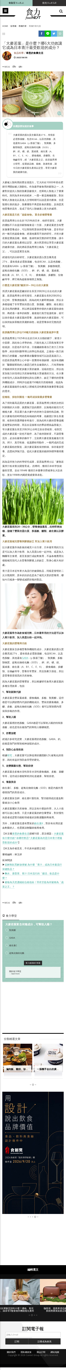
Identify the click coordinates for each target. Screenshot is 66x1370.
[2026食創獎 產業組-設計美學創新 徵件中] (33, 1153)
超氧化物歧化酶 (16, 953)
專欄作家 (23, 26)
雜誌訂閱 (41, 1352)
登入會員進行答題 (33, 963)
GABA (25, 658)
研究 (9, 755)
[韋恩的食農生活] (7, 55)
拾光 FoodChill (49, 3)
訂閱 (17, 1341)
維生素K (38, 823)
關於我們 (11, 1352)
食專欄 (13, 26)
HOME (5, 26)
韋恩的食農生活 (34, 53)
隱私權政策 (26, 1352)
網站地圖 (54, 1352)
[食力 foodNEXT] (33, 14)
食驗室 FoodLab (16, 3)
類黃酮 (12, 930)
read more (15, 974)
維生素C (13, 945)
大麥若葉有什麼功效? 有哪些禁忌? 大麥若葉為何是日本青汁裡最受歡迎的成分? (33, 838)
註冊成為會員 (44, 1341)
